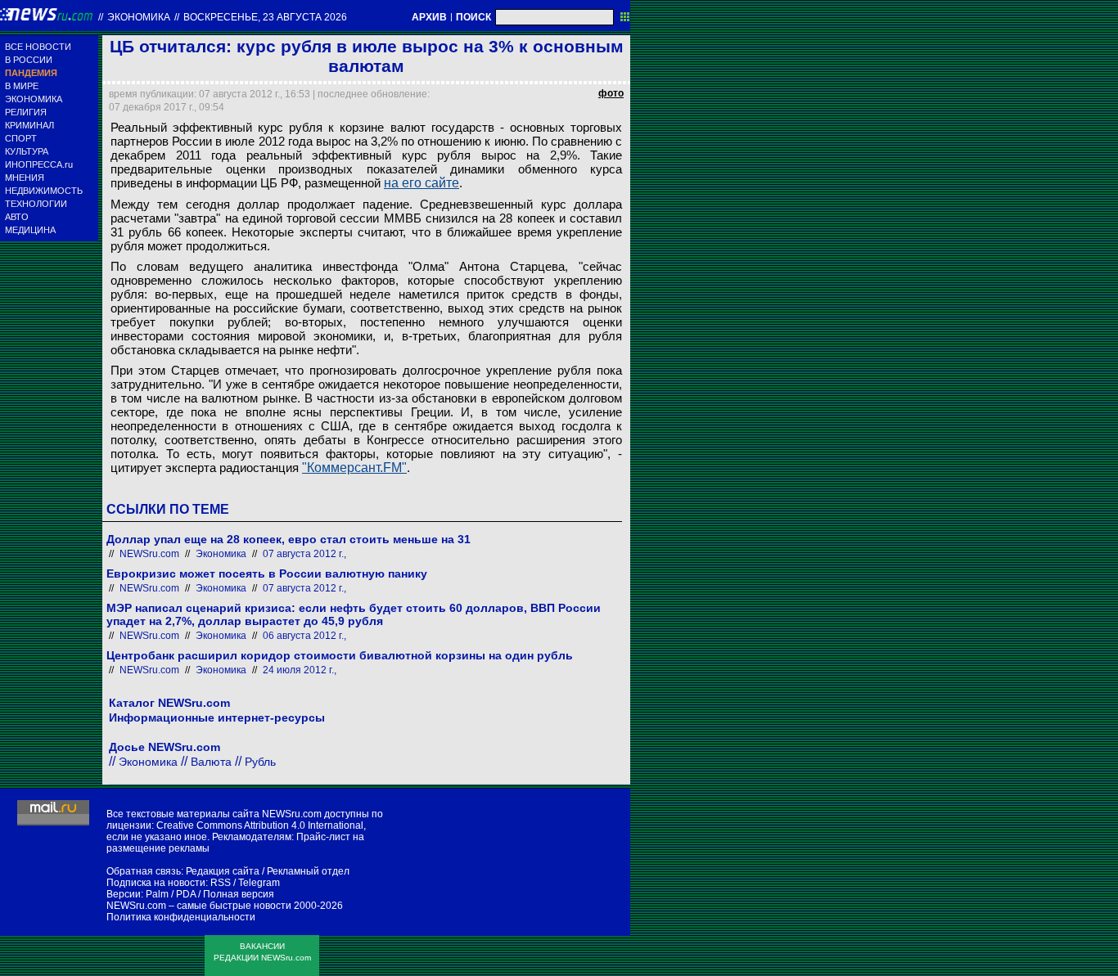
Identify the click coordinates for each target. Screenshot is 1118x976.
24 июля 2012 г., (299, 670)
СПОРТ (21, 138)
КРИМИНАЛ (29, 125)
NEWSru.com (149, 554)
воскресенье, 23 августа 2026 (265, 17)
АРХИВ (429, 17)
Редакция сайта (222, 871)
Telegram (259, 882)
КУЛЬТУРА (26, 151)
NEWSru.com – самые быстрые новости (198, 905)
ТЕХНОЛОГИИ (36, 204)
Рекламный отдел (308, 871)
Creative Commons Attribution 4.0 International (259, 825)
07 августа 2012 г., (304, 554)
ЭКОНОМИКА (33, 99)
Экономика (138, 17)
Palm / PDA (171, 894)
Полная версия (238, 894)
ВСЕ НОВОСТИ (38, 47)
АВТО (17, 217)
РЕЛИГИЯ (26, 112)
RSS (220, 882)
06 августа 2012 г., (304, 635)
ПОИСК (473, 17)
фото (611, 93)
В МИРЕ (21, 86)
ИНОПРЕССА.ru (39, 164)
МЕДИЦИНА (30, 230)
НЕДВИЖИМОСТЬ (44, 191)
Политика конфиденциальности (180, 917)
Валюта (211, 761)
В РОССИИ (28, 60)
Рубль (260, 761)
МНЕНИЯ (24, 177)
